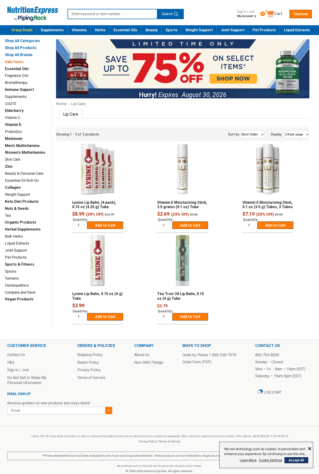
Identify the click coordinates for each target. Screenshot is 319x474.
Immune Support (19, 89)
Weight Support (199, 30)
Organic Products (20, 222)
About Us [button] (141, 355)
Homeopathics (17, 285)
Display (287, 134)
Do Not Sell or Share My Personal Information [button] (26, 380)
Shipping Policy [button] (90, 355)
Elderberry (14, 110)
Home (61, 103)
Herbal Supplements (23, 229)
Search (167, 14)
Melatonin (13, 138)
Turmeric (12, 278)
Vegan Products (19, 299)
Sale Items (14, 62)
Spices (10, 271)
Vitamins (79, 30)
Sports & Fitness (19, 264)
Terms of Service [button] (91, 377)
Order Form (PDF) (196, 362)
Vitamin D (13, 124)
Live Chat (272, 392)
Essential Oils (125, 30)
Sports (171, 30)
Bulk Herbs (14, 236)
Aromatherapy (16, 82)
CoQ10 (10, 103)
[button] (301, 14)
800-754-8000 (267, 355)
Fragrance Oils (16, 75)
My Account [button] (245, 16)
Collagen (13, 187)
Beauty (151, 30)
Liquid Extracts (297, 30)
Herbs (100, 30)
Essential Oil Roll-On (22, 180)
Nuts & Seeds (17, 208)
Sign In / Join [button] (18, 370)
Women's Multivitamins (25, 152)
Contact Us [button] (16, 355)
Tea (8, 215)
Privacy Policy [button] (89, 370)
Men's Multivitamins (22, 145)
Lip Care (78, 103)
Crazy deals (22, 30)
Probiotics (13, 131)
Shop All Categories (22, 41)
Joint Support (233, 30)
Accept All (296, 460)
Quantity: (81, 219)
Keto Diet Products (22, 201)
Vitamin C (12, 117)
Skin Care (12, 159)
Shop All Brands (18, 55)
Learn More (248, 460)
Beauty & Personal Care (24, 173)
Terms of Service (169, 441)
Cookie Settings (270, 460)
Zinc (9, 166)
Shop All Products (20, 48)
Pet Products (264, 30)
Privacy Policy (147, 441)
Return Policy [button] (88, 362)
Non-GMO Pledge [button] (148, 362)
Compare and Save (20, 292)
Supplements (52, 30)
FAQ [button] (10, 362)
